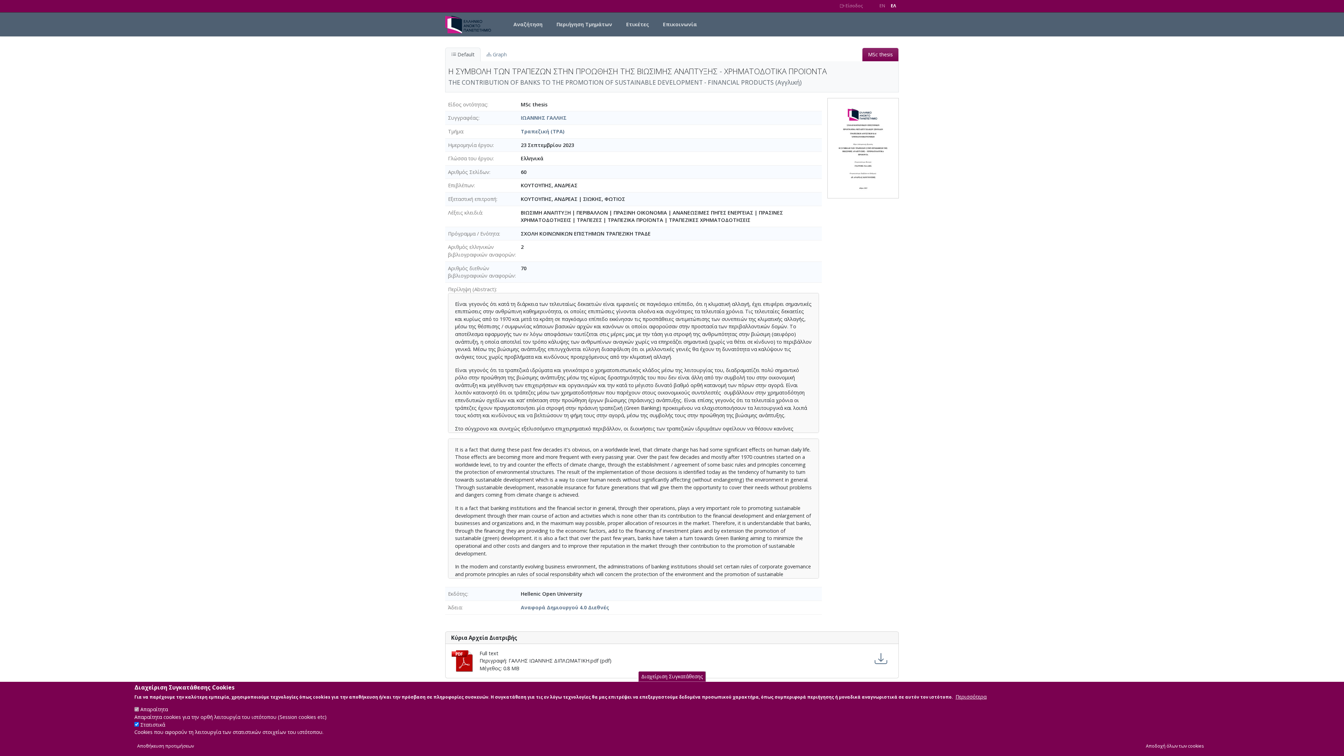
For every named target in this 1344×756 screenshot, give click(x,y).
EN (882, 6)
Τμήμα (455, 131)
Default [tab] (465, 54)
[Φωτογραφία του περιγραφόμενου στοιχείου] (863, 147)
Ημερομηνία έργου (470, 145)
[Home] (471, 24)
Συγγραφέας (463, 117)
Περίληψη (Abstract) (472, 289)
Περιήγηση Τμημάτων (584, 24)
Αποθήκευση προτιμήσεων (165, 746)
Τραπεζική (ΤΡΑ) (543, 131)
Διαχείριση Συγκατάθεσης (672, 676)
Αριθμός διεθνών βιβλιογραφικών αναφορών (481, 272)
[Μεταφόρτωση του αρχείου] (881, 658)
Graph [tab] (499, 54)
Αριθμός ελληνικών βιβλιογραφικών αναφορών (481, 251)
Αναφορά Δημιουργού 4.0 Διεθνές (565, 607)
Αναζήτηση (527, 24)
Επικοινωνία (680, 24)
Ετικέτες (637, 24)
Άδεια (455, 607)
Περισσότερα (971, 696)
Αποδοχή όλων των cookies (1175, 746)
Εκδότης (457, 593)
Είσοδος (854, 6)
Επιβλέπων (461, 185)
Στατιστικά (152, 724)
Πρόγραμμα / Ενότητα (473, 233)
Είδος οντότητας (467, 104)
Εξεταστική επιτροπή (472, 199)
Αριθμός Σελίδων (468, 172)
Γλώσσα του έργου (470, 158)
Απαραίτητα (154, 709)
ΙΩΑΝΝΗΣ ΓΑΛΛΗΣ (544, 117)
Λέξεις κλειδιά (465, 212)
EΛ (893, 6)
